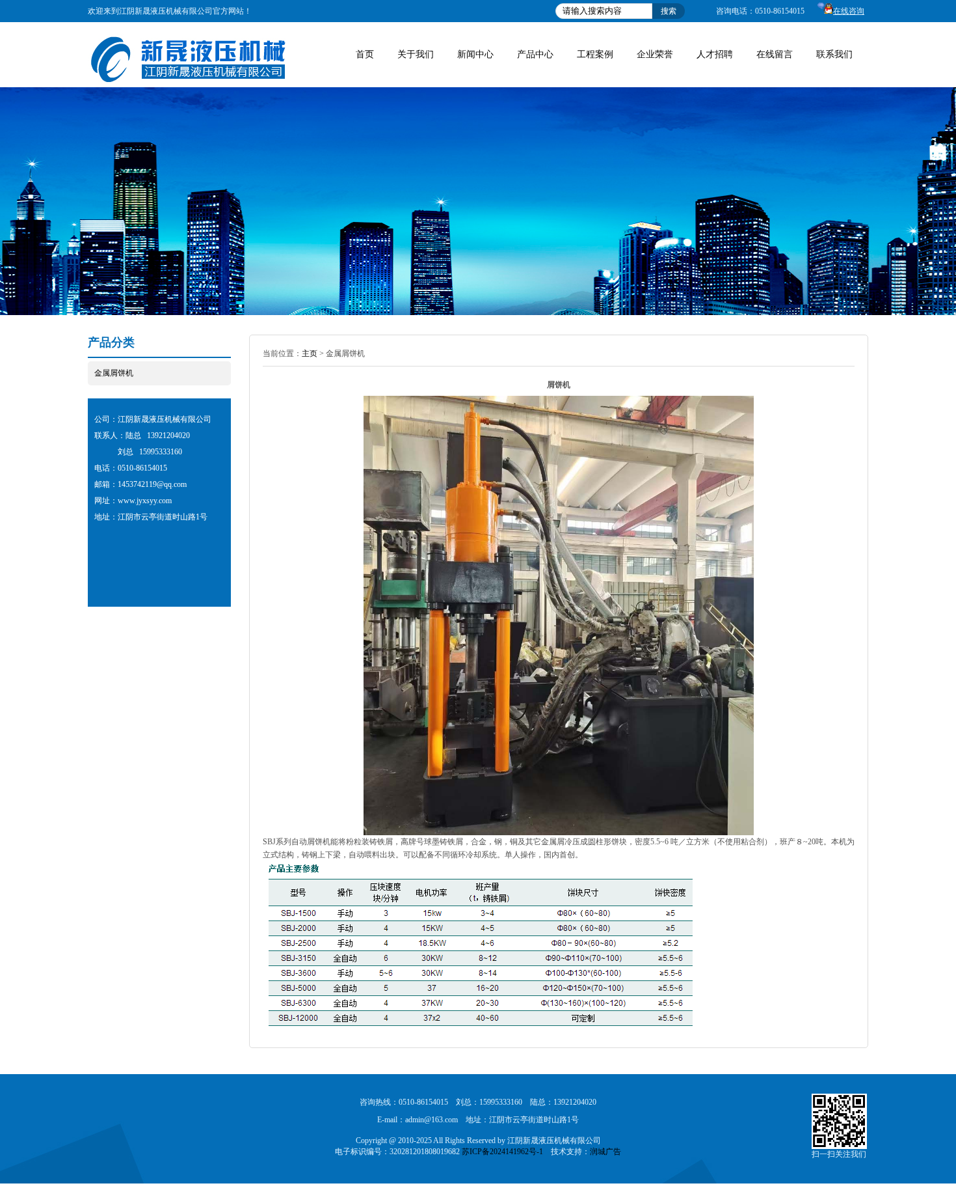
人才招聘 (715, 54)
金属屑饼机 (113, 373)
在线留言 (774, 54)
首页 (365, 54)
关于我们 (415, 54)
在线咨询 (848, 11)
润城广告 (605, 1151)
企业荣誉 (655, 54)
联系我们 (834, 54)
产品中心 (535, 54)
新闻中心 (475, 54)
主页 (309, 353)
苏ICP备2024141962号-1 (502, 1151)
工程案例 (595, 54)
